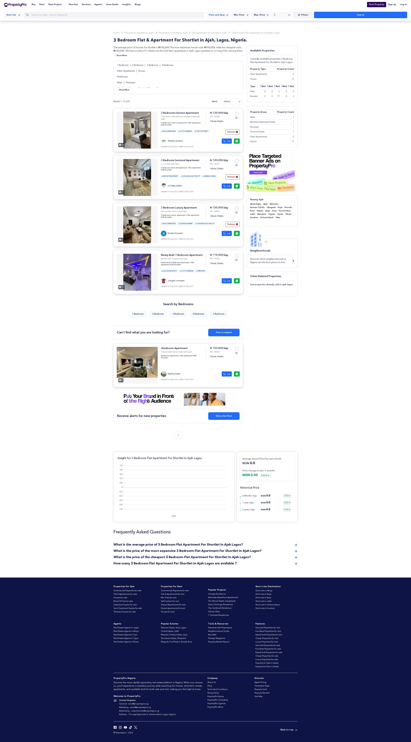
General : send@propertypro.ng (133, 704)
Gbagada (271, 207)
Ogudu (271, 214)
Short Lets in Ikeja (263, 594)
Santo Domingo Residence (220, 605)
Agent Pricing (260, 682)
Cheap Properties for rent (266, 638)
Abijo (120, 82)
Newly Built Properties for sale (268, 653)
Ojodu (280, 214)
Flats (252, 91)
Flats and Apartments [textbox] (219, 15)
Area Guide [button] (112, 4)
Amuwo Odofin (257, 207)
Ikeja (280, 207)
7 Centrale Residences (218, 615)
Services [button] (86, 4)
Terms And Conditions (217, 689)
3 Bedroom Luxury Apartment (179, 208)
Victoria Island (266, 217)
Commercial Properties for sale (127, 591)
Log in (403, 4)
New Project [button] (55, 4)
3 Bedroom (153, 65)
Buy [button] (33, 4)
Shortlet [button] (73, 4)
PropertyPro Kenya (215, 697)
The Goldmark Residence (220, 608)
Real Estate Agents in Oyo (125, 635)
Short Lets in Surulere (265, 608)
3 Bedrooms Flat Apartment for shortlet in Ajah (256, 33)
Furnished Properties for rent (268, 631)
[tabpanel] (137, 130)
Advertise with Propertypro (220, 628)
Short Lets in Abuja (263, 591)
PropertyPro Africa (215, 707)
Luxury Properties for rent (266, 642)
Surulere (254, 217)
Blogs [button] (138, 4)
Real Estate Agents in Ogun (126, 638)
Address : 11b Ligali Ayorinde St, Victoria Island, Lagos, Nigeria (147, 715)
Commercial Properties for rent (175, 591)
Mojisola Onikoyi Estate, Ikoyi (174, 635)
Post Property (376, 4)
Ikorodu (288, 207)
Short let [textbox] (11, 15)
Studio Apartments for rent (173, 608)
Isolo (274, 211)
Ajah (265, 204)
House (141, 71)
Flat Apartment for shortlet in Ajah (209, 33)
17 (278, 96)
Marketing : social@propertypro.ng (135, 707)
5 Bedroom (218, 314)
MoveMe (212, 635)
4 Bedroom (167, 65)
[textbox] (240, 15)
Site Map (258, 697)
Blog (209, 686)
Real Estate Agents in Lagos (126, 628)
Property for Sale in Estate (267, 663)
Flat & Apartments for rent (172, 594)
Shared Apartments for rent (173, 605)
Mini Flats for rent (168, 598)
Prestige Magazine (216, 638)
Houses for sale (120, 598)
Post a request (224, 332)
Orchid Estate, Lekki (170, 631)
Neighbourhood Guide (218, 631)
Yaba (277, 217)
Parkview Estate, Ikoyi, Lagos (173, 628)
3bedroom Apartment (174, 348)
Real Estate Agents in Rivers (126, 642)
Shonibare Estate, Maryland (173, 638)
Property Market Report (218, 642)
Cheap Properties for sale (266, 656)
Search (360, 15)
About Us (211, 682)
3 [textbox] (274, 15)
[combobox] (13, 15)
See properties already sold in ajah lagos (271, 284)
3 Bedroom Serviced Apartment (180, 160)
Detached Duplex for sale (125, 605)
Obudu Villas (214, 612)
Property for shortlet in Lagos (139, 33)
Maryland (261, 214)
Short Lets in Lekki (263, 601)
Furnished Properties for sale (268, 649)
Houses (254, 96)
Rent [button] (41, 4)
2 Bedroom (138, 65)
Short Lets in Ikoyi (263, 598)
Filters (304, 15)
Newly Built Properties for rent (268, 635)
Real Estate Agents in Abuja (126, 631)
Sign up (392, 4)
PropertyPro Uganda (216, 704)
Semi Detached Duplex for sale (128, 608)
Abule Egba (255, 204)
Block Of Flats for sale (123, 601)
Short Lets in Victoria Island (267, 605)
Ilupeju (260, 211)
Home (116, 33)
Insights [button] (126, 4)
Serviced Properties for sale (267, 645)
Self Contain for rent (170, 601)
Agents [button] (98, 4)
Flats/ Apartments (126, 71)
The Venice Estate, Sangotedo (222, 601)
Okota (288, 214)
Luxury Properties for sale (266, 660)
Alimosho (274, 204)
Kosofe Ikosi (285, 211)
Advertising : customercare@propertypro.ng (139, 711)
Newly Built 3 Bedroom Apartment (182, 255)
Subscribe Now (224, 416)
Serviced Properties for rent (267, 628)
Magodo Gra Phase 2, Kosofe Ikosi (176, 642)
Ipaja (267, 211)
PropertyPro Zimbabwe (217, 700)
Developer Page (261, 686)
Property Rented (261, 693)
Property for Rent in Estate (267, 667)
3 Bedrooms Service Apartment (180, 113)
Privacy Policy (213, 693)
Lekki (252, 214)
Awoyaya (130, 82)
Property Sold (260, 689)
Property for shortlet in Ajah (173, 33)
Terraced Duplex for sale (125, 612)
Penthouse (122, 77)
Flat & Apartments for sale (125, 594)
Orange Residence (217, 594)
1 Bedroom (123, 65)
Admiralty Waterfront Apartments (223, 598)
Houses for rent (168, 612)
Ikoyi (252, 211)
